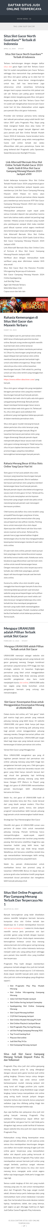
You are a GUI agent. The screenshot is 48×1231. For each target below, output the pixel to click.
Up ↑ (25, 1226)
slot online (23, 682)
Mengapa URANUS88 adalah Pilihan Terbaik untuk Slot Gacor (19, 632)
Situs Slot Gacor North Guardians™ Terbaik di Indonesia (20, 40)
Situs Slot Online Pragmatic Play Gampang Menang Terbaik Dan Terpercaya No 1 (23, 898)
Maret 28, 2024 (10, 330)
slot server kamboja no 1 (14, 928)
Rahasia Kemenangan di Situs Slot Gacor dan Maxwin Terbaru (21, 321)
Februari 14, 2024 (11, 641)
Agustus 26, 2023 (11, 909)
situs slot (8, 66)
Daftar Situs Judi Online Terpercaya (24, 7)
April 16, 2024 (10, 49)
